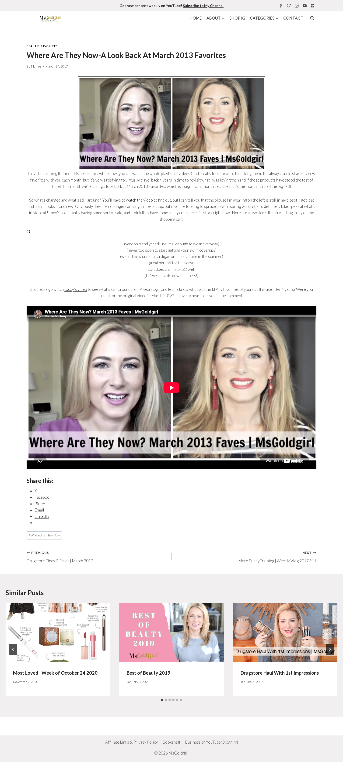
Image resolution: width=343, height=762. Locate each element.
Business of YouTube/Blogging (211, 742)
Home (196, 18)
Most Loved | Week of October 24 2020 (55, 673)
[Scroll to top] (331, 755)
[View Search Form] (312, 18)
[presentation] (58, 632)
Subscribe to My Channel (203, 5)
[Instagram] (297, 6)
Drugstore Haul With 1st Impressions (280, 673)
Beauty (33, 46)
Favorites (49, 46)
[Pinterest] (312, 6)
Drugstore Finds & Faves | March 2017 (60, 557)
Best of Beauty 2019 (148, 673)
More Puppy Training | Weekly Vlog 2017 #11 (277, 557)
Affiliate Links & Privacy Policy (131, 742)
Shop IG (237, 18)
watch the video (139, 200)
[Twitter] (289, 6)
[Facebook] (281, 6)
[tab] (162, 700)
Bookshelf (171, 742)
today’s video (75, 289)
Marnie (36, 66)
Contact (293, 18)
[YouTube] (304, 6)
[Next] (330, 649)
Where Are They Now (44, 535)
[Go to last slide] (13, 649)
